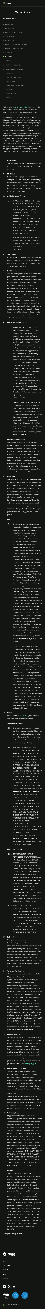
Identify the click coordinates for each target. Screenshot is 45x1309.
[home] (7, 3)
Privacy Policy (24, 715)
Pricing (5, 1270)
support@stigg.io (29, 1063)
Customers (6, 1265)
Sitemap (5, 1279)
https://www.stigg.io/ (19, 107)
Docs (4, 1261)
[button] (41, 3)
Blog (4, 1274)
